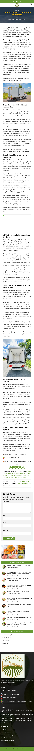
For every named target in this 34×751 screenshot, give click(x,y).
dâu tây (5, 473)
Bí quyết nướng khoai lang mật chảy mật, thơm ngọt (19, 605)
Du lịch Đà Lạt (5, 637)
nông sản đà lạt (9, 475)
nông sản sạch (17, 475)
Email (4, 523)
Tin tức (17, 10)
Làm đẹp (4, 640)
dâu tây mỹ (18, 473)
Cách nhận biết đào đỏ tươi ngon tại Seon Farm (19, 617)
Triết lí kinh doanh (6, 737)
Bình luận (6, 501)
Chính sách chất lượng (7, 735)
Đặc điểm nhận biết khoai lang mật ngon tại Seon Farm (18, 611)
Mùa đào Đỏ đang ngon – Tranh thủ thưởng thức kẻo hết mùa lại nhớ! (18, 592)
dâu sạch (28, 471)
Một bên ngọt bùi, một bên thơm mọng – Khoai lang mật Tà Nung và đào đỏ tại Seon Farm (19, 572)
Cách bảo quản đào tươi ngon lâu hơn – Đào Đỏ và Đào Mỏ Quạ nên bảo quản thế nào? (19, 623)
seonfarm (5, 477)
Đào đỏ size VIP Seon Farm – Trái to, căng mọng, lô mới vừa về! (18, 579)
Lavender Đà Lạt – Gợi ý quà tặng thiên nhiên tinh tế (24, 483)
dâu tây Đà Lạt (11, 473)
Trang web (6, 530)
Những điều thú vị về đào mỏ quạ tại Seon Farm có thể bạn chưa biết (19, 598)
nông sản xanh (25, 475)
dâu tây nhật (24, 473)
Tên (4, 515)
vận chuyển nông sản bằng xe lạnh (17, 477)
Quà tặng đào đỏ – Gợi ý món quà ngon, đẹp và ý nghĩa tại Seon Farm (19, 566)
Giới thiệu (4, 729)
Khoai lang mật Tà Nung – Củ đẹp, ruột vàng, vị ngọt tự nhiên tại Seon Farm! (19, 585)
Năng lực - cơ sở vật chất (8, 740)
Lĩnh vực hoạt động (6, 732)
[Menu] (3, 5)
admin (24, 19)
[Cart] (31, 5)
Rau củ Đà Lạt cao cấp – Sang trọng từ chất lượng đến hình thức (9, 483)
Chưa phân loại (6, 634)
